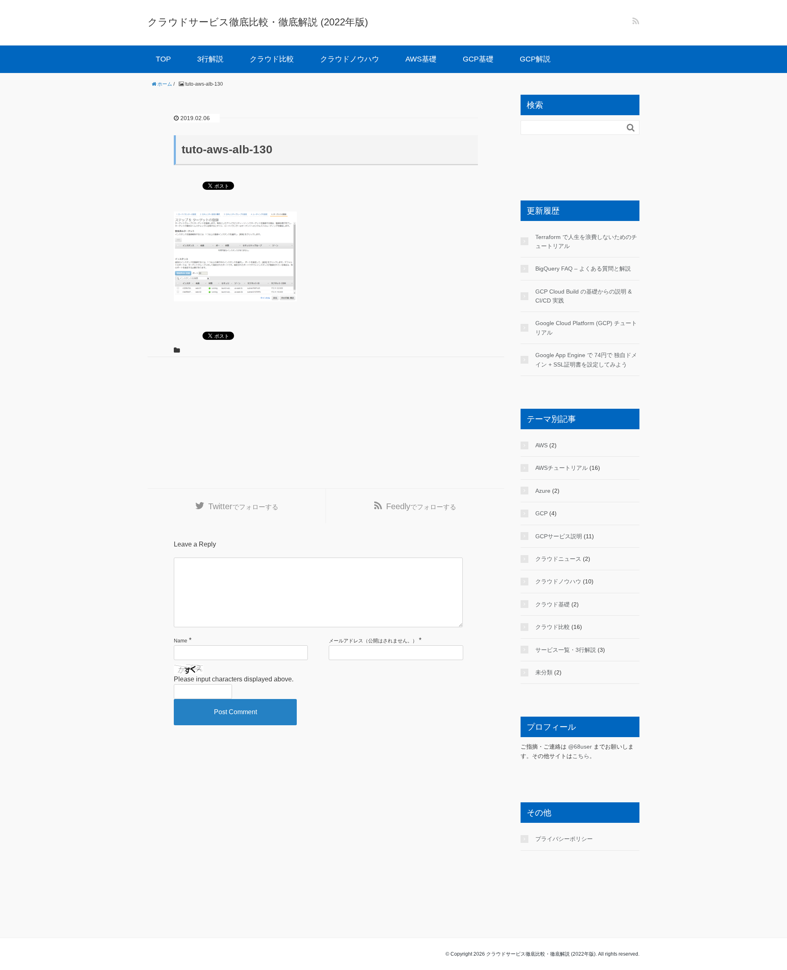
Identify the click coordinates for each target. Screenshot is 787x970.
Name (180, 641)
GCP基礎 (478, 59)
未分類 (544, 672)
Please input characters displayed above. (233, 679)
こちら (580, 756)
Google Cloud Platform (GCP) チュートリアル (586, 327)
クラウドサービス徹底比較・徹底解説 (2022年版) (258, 21)
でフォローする (243, 506)
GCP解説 (535, 59)
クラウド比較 (272, 59)
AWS (541, 445)
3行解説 (210, 59)
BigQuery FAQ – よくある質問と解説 (583, 268)
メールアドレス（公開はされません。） (373, 641)
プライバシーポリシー (564, 839)
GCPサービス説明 (558, 536)
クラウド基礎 (552, 604)
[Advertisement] (326, 422)
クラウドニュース (558, 559)
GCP (541, 513)
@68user (580, 746)
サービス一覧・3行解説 (565, 650)
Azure (542, 490)
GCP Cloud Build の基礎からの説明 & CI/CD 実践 (583, 296)
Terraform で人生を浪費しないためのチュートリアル (586, 241)
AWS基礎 (421, 59)
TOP (163, 59)
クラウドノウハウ (349, 59)
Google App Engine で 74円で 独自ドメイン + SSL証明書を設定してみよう (586, 359)
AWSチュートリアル (561, 468)
